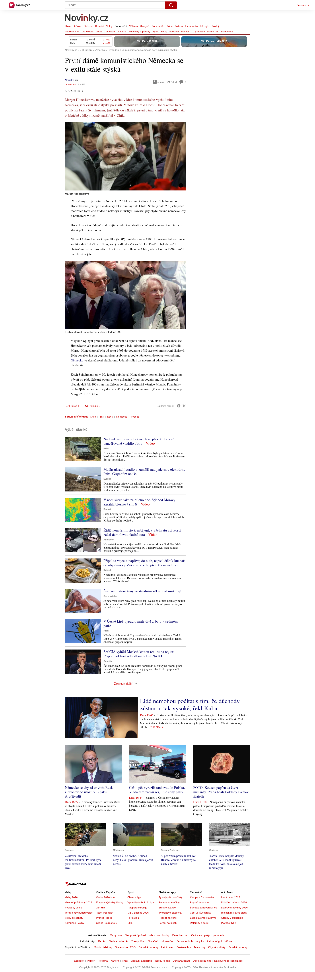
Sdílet (174, 82)
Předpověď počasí (135, 935)
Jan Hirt (100, 907)
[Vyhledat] (171, 5)
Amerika (108, 661)
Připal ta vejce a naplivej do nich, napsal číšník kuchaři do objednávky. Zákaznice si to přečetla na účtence (144, 562)
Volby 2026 (71, 897)
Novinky (69, 80)
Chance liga (134, 897)
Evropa (107, 479)
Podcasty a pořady (139, 31)
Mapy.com (116, 935)
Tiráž (125, 960)
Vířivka (228, 941)
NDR (110, 416)
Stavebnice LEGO (125, 947)
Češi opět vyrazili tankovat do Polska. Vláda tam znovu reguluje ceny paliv (157, 789)
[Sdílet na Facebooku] (178, 406)
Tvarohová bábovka (170, 912)
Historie (122, 31)
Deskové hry (183, 947)
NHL (130, 922)
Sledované (227, 31)
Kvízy (164, 31)
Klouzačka (168, 941)
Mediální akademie (141, 960)
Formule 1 (133, 917)
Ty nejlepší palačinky (170, 897)
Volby (109, 26)
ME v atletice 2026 (138, 912)
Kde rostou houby (159, 935)
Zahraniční (121, 26)
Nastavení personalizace (228, 960)
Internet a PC (72, 31)
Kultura (179, 26)
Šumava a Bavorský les (203, 907)
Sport (155, 31)
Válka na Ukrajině (139, 26)
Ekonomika (191, 26)
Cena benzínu (180, 935)
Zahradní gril (214, 941)
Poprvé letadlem (199, 902)
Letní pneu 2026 (230, 897)
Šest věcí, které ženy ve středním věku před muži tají (142, 591)
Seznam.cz (303, 5)
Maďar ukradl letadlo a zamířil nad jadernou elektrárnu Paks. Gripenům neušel (144, 471)
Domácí (99, 26)
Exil (102, 416)
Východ (135, 416)
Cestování (110, 31)
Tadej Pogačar (104, 912)
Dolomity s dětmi (199, 922)
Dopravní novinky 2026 (234, 907)
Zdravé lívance (167, 907)
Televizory (199, 947)
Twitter (91, 960)
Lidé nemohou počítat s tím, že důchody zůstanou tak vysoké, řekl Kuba (190, 704)
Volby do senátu (74, 917)
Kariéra (115, 960)
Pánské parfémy (237, 947)
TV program (198, 31)
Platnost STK (228, 922)
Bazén (102, 941)
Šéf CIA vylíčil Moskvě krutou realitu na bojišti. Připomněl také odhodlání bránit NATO (139, 653)
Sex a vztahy (110, 596)
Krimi (169, 26)
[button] (125, 156)
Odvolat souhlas (202, 960)
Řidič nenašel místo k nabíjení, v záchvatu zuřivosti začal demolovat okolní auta (142, 532)
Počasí (185, 31)
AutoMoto (88, 31)
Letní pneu (167, 947)
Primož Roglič (104, 917)
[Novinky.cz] (87, 19)
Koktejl (215, 26)
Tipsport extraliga (137, 907)
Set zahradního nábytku (190, 941)
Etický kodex (162, 960)
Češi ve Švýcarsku (200, 912)
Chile (93, 416)
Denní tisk (213, 31)
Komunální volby (74, 922)
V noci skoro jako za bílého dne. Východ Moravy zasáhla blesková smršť (139, 502)
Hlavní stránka (73, 26)
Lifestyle (204, 26)
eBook (161, 82)
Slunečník (153, 941)
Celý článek (156, 727)
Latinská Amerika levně (203, 917)
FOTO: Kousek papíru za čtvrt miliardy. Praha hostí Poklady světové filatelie (221, 792)
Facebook (78, 960)
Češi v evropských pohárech (207, 935)
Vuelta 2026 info (105, 897)
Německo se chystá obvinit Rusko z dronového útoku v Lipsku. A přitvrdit (89, 792)
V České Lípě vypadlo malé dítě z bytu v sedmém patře (141, 623)
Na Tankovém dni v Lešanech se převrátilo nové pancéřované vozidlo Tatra (139, 441)
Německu (77, 360)
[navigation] (4, 5)
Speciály (174, 31)
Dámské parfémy (148, 947)
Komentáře (158, 26)
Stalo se (88, 26)
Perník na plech (168, 922)
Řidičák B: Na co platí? (234, 912)
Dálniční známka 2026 (234, 902)
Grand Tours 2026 (106, 922)
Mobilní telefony (103, 947)
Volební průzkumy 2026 (78, 902)
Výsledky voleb (73, 907)
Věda (99, 31)
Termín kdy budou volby (78, 912)
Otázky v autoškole (232, 917)
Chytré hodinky (216, 947)
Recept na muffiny (169, 902)
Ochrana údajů (181, 960)
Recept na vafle (168, 917)
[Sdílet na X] (184, 406)
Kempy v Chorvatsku (202, 897)
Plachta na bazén (118, 941)
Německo (121, 416)
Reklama (103, 960)
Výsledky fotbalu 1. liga (140, 902)
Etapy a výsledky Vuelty (109, 902)
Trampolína (138, 941)
